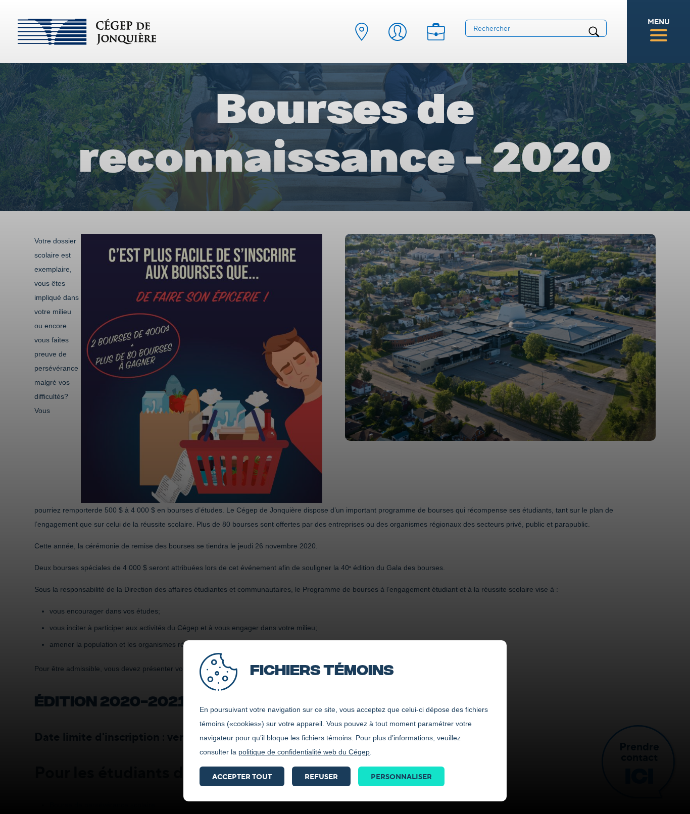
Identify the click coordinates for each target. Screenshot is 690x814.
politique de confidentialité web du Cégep (304, 752)
